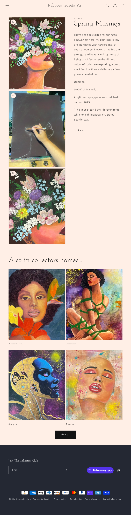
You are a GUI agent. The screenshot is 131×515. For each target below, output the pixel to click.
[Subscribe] (66, 470)
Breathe (70, 424)
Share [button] (80, 130)
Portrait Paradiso (17, 344)
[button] (7, 5)
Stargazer (13, 424)
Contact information (112, 499)
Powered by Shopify (41, 499)
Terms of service (92, 499)
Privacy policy (60, 499)
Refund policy (76, 499)
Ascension (71, 344)
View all (65, 434)
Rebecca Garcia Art (24, 499)
